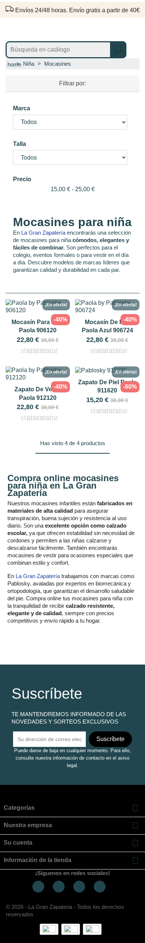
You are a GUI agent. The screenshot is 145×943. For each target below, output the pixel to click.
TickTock (99, 886)
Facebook (38, 886)
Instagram (58, 886)
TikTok (79, 886)
